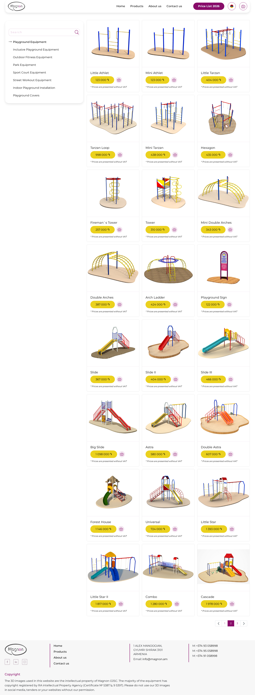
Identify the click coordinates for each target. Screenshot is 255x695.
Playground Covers (26, 95)
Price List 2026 (208, 6)
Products (136, 6)
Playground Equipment (29, 42)
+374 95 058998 (207, 650)
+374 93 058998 (207, 645)
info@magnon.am (155, 659)
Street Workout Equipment (32, 80)
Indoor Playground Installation (34, 87)
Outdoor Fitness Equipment (32, 57)
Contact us (174, 6)
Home (120, 6)
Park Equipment (24, 65)
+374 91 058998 (206, 655)
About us (154, 6)
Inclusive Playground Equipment (36, 49)
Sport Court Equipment (29, 72)
